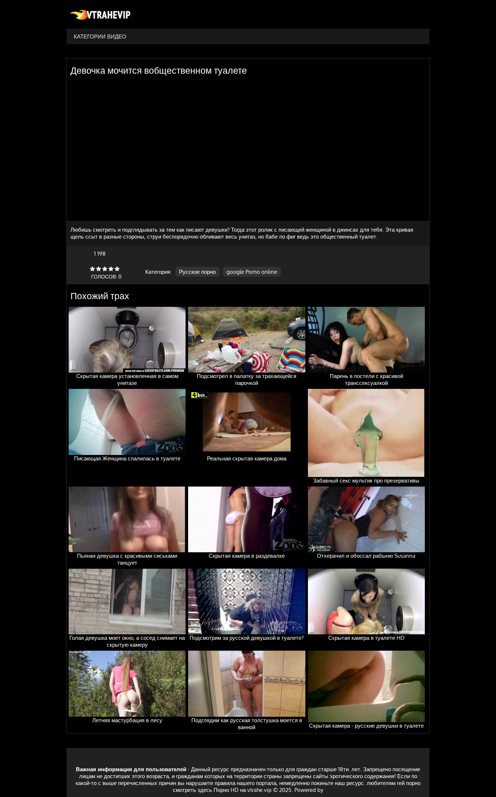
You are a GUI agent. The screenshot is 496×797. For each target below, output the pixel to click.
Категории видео (100, 36)
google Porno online (252, 271)
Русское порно (197, 271)
